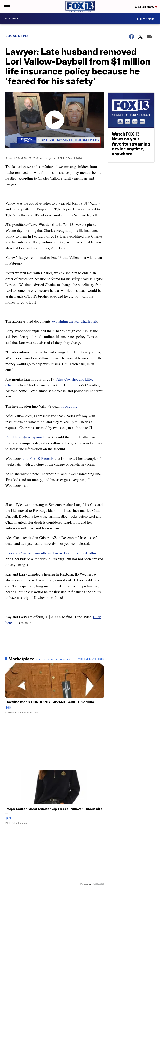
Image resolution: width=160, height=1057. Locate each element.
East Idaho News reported (24, 437)
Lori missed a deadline (81, 552)
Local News (17, 36)
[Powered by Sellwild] (98, 884)
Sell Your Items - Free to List (53, 659)
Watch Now (144, 7)
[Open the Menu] (6, 6)
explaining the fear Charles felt (74, 321)
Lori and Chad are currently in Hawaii (33, 552)
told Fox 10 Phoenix (38, 458)
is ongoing (69, 406)
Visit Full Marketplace (91, 659)
